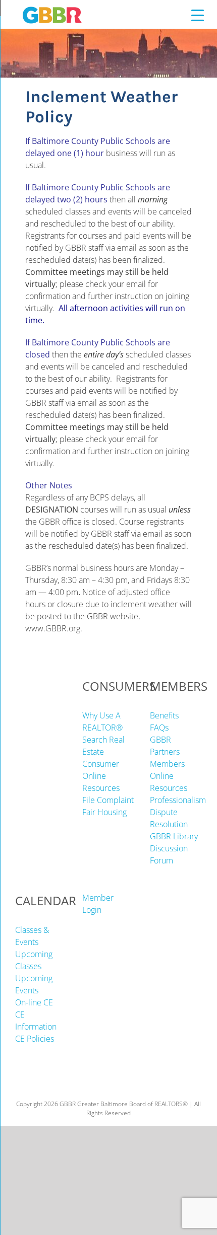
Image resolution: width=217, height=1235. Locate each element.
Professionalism (178, 800)
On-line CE (34, 1002)
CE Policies (34, 1038)
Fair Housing (104, 812)
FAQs (159, 727)
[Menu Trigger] (197, 15)
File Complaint (108, 800)
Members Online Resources (168, 775)
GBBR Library (174, 836)
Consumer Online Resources (101, 775)
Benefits (164, 715)
